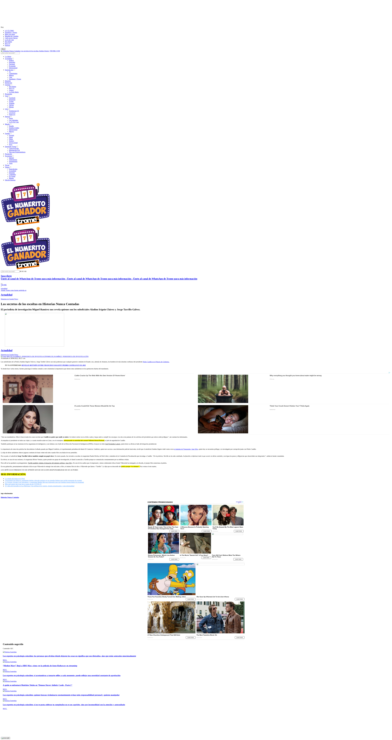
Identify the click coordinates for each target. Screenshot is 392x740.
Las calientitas (13, 120)
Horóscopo (8, 83)
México (11, 131)
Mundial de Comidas (11, 36)
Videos (7, 167)
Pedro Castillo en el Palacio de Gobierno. (156, 362)
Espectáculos (9, 70)
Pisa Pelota (8, 42)
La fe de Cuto (9, 40)
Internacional (13, 68)
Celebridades (13, 73)
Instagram (12, 100)
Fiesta (11, 118)
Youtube (11, 103)
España (11, 126)
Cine (10, 77)
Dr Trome (12, 176)
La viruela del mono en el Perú (15, 478)
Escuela (11, 135)
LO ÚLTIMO (9, 31)
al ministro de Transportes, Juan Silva (186, 449)
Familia (7, 133)
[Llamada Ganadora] (25, 225)
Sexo (10, 144)
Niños (11, 139)
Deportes (8, 81)
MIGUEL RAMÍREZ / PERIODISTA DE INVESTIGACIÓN (68, 356)
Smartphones (13, 161)
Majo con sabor (10, 34)
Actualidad (8, 58)
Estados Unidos (14, 128)
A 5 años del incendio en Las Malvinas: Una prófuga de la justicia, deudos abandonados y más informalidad (39, 486)
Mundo (7, 124)
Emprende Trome (10, 146)
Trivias (7, 165)
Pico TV (7, 43)
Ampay (11, 90)
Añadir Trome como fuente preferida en (13, 290)
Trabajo (11, 141)
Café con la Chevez (11, 38)
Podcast (7, 45)
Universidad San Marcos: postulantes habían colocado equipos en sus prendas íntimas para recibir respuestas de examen (43, 480)
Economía (12, 66)
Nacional (12, 64)
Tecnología (8, 156)
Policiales (12, 62)
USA (6, 109)
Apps (10, 163)
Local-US (12, 113)
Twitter (11, 101)
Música (11, 75)
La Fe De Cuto (14, 122)
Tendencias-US (14, 111)
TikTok (11, 105)
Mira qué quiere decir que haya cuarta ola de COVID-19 (23, 484)
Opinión (7, 85)
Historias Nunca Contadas (10, 497)
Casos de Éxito (14, 148)
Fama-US (12, 114)
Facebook (12, 98)
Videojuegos (13, 160)
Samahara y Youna (11, 32)
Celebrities (12, 174)
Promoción (8, 154)
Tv (10, 72)
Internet (11, 158)
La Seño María (14, 92)
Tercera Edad (13, 143)
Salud (11, 137)
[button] (23, 271)
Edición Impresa (10, 180)
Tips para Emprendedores (17, 152)
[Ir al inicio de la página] (5, 738)
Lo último (8, 56)
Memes (11, 107)
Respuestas (8, 94)
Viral (6, 96)
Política (11, 60)
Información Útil (14, 150)
